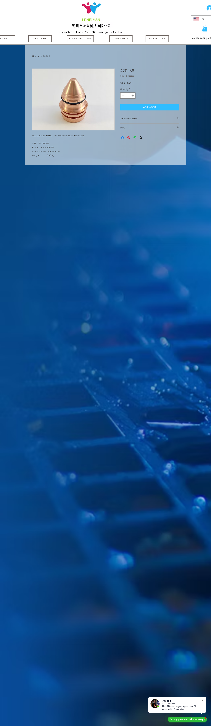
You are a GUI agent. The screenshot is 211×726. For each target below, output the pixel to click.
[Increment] (133, 95)
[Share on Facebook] (122, 138)
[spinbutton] (128, 95)
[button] (205, 28)
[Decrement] (123, 95)
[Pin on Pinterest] (129, 138)
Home (35, 56)
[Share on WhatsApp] (135, 138)
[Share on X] (141, 138)
